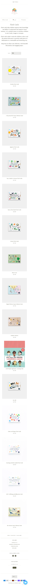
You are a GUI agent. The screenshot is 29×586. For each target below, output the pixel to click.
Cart (15, 20)
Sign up (16, 2)
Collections (13, 535)
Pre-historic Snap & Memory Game (14, 525)
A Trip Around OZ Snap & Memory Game (14, 116)
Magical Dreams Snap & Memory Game (14, 304)
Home (8, 535)
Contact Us (14, 542)
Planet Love (14, 273)
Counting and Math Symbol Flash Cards (14, 463)
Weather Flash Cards (14, 84)
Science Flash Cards (14, 241)
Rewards (14, 548)
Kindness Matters (14, 335)
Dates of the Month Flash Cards (14, 210)
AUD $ (14, 576)
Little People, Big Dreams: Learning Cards (14, 369)
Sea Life (14, 400)
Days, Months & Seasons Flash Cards (14, 178)
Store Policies (14, 546)
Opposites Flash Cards (14, 147)
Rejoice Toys (13, 583)
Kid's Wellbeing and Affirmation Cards (14, 494)
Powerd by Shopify (18, 583)
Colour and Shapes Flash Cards (14, 431)
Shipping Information (14, 544)
